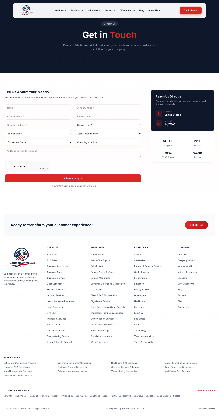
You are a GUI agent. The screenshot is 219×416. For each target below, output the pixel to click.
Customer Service (56, 278)
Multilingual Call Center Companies (74, 363)
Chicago (34, 396)
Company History (186, 260)
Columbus (138, 396)
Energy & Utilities (142, 289)
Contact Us (183, 307)
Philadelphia (67, 396)
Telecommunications (144, 336)
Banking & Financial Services (148, 266)
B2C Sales (52, 260)
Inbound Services (55, 295)
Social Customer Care (101, 336)
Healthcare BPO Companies (125, 363)
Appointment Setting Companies (181, 363)
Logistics (138, 313)
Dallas (105, 396)
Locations (110, 10)
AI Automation (97, 254)
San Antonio (82, 396)
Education (139, 283)
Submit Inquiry (71, 178)
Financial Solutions (56, 289)
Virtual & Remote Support (59, 342)
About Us (153, 10)
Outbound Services (56, 318)
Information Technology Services (107, 313)
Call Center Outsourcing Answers (20, 363)
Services (59, 10)
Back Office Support (101, 260)
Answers (182, 295)
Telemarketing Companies (124, 371)
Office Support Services (102, 318)
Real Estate (139, 318)
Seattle (176, 396)
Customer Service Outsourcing (126, 367)
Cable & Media (141, 272)
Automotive (139, 260)
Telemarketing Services (58, 336)
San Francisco (164, 396)
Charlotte (150, 396)
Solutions (76, 10)
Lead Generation (55, 307)
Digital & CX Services (101, 301)
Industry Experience (188, 272)
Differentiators (127, 10)
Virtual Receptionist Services (18, 371)
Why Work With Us (187, 266)
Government (140, 295)
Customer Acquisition (57, 266)
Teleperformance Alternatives (72, 371)
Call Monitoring (98, 266)
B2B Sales (52, 254)
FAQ (180, 301)
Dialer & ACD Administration (104, 295)
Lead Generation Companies (179, 367)
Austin (114, 396)
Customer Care (54, 272)
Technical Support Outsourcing (73, 367)
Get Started (196, 224)
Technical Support (56, 330)
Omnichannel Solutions (102, 324)
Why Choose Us (186, 283)
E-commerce (140, 278)
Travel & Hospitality (143, 342)
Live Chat (51, 313)
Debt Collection (54, 283)
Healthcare (139, 301)
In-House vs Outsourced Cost (18, 375)
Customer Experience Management (108, 283)
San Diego (95, 396)
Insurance (139, 307)
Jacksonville (125, 396)
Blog (141, 10)
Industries (92, 10)
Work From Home (99, 342)
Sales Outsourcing (100, 330)
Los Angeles (21, 396)
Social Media (53, 324)
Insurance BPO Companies (17, 367)
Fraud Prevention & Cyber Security (108, 307)
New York (8, 396)
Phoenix (55, 396)
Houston (45, 396)
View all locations (206, 390)
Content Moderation (100, 278)
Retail (137, 324)
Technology (140, 330)
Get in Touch (190, 10)
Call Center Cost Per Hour (178, 371)
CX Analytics (97, 289)
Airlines (137, 254)
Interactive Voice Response (60, 301)
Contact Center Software (103, 272)
